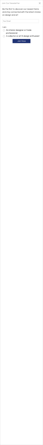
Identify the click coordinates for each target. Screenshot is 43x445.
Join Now (21, 41)
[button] (40, 3)
